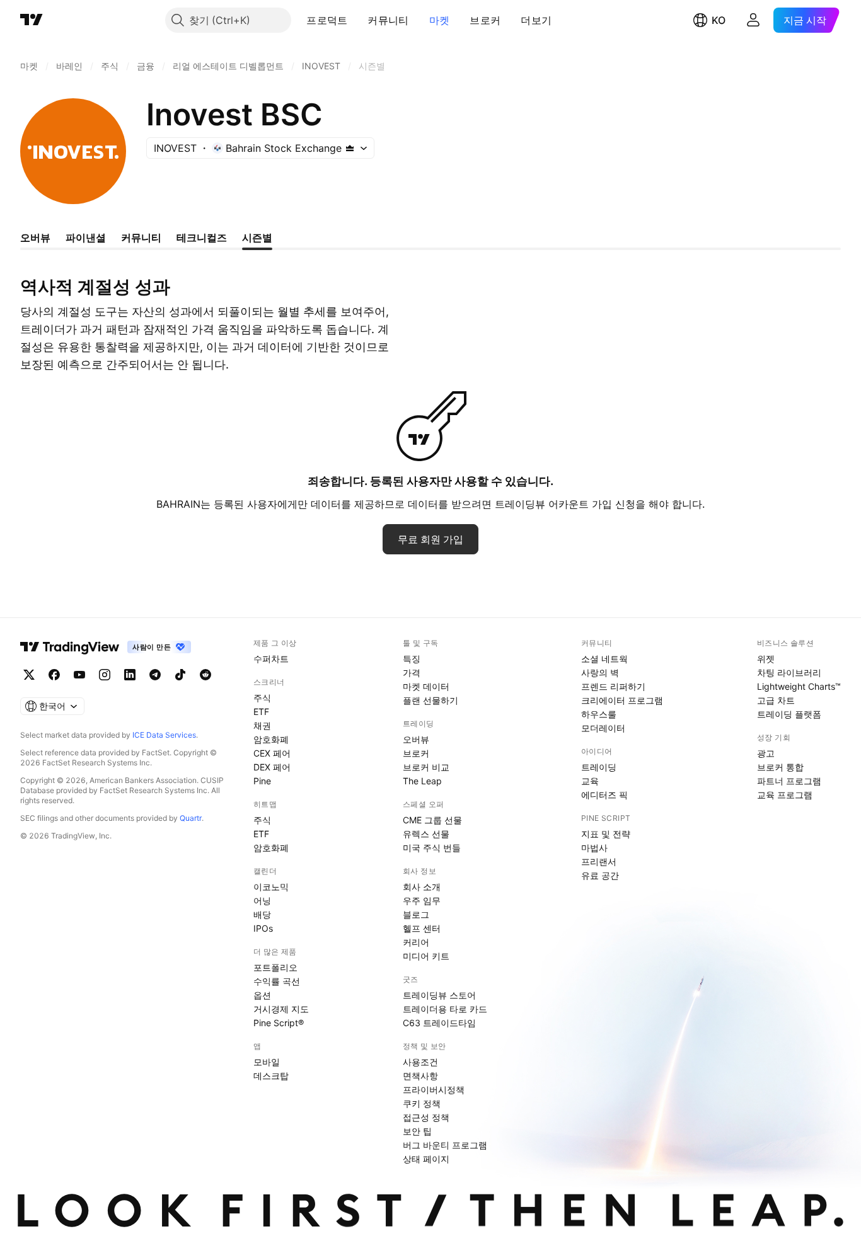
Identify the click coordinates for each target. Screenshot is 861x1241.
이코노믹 (271, 886)
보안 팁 (417, 1131)
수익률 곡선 (276, 981)
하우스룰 (598, 714)
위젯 (766, 658)
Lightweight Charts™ (799, 686)
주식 (262, 697)
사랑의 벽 (600, 672)
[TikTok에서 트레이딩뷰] (180, 674)
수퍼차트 (271, 658)
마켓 (439, 20)
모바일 (266, 1061)
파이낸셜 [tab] (86, 237)
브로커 (485, 20)
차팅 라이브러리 (789, 672)
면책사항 (420, 1075)
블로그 (416, 914)
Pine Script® (278, 1022)
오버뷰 (416, 739)
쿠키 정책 (422, 1103)
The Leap (422, 780)
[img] (349, 148)
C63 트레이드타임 (439, 1022)
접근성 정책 (426, 1117)
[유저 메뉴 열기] (753, 20)
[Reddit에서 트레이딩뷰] (205, 674)
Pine (262, 780)
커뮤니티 (387, 20)
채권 (262, 725)
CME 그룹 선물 (432, 820)
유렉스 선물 (426, 833)
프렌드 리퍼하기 (613, 686)
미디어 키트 (426, 956)
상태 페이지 (426, 1158)
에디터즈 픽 (604, 794)
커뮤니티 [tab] (141, 237)
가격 (411, 672)
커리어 (416, 942)
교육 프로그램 (784, 794)
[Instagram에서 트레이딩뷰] (104, 674)
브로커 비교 (426, 767)
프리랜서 (598, 861)
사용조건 (420, 1061)
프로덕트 (326, 20)
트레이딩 (598, 767)
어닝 (262, 900)
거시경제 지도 (281, 1009)
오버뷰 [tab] (35, 237)
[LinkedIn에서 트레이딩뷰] (130, 674)
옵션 (262, 995)
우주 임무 (422, 900)
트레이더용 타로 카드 (445, 1009)
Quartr (191, 818)
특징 (411, 658)
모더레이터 (603, 728)
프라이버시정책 (434, 1089)
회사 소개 (422, 886)
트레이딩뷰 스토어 (439, 995)
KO (718, 20)
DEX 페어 (272, 767)
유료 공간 (600, 875)
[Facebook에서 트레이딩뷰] (54, 674)
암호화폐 (271, 739)
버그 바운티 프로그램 (445, 1145)
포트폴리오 (275, 967)
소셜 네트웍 (604, 658)
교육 (590, 780)
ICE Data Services (164, 735)
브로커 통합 (780, 767)
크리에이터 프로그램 (622, 700)
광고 (766, 753)
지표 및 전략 (605, 833)
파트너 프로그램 (789, 780)
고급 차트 (776, 700)
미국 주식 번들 (432, 847)
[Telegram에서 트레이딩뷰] (155, 674)
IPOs (263, 928)
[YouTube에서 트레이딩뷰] (79, 674)
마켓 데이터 (426, 686)
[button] (356, 20)
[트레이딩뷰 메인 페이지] (31, 20)
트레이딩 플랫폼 (789, 714)
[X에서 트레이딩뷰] (29, 674)
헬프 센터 (422, 928)
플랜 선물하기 (430, 700)
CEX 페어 (272, 753)
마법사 (594, 847)
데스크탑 (271, 1075)
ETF (261, 711)
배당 (262, 914)
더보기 (536, 20)
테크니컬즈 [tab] (201, 237)
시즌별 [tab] (257, 237)
